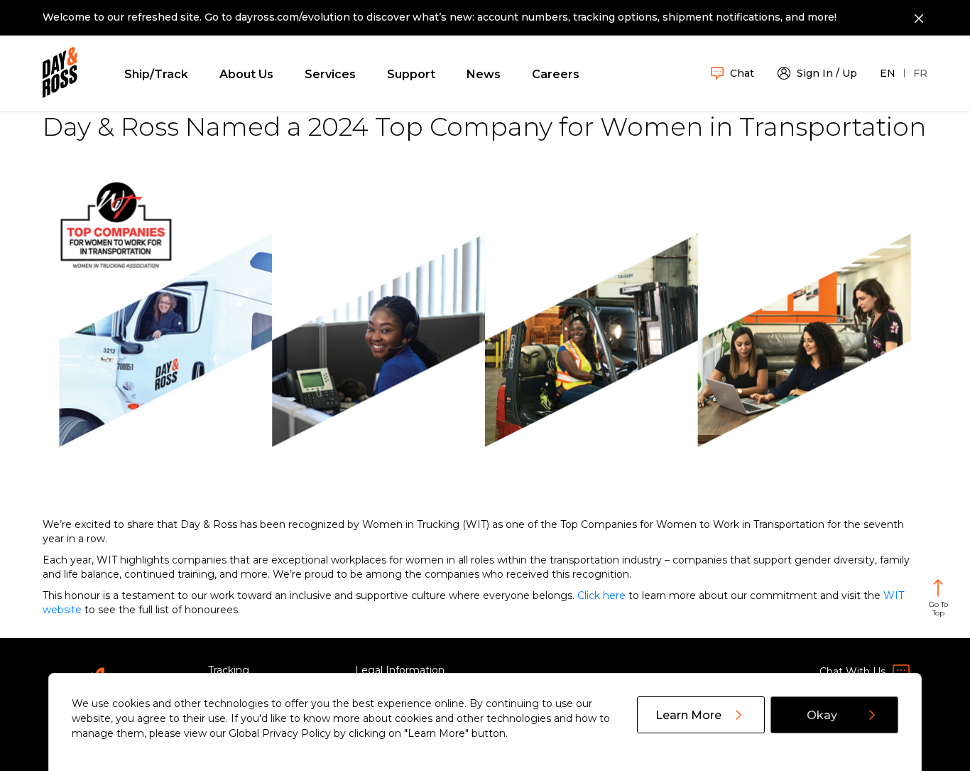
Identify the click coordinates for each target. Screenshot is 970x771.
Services (330, 74)
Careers (555, 74)
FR (920, 73)
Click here (601, 595)
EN (887, 73)
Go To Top (938, 609)
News (484, 74)
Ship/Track (156, 74)
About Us (246, 74)
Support (411, 74)
